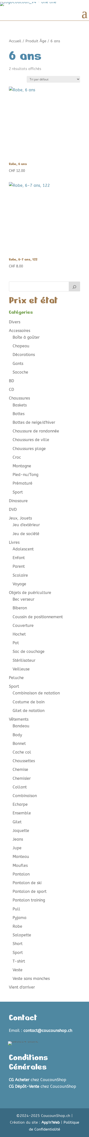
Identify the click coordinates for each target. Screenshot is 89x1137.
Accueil (15, 41)
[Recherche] (74, 286)
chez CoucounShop (37, 1079)
